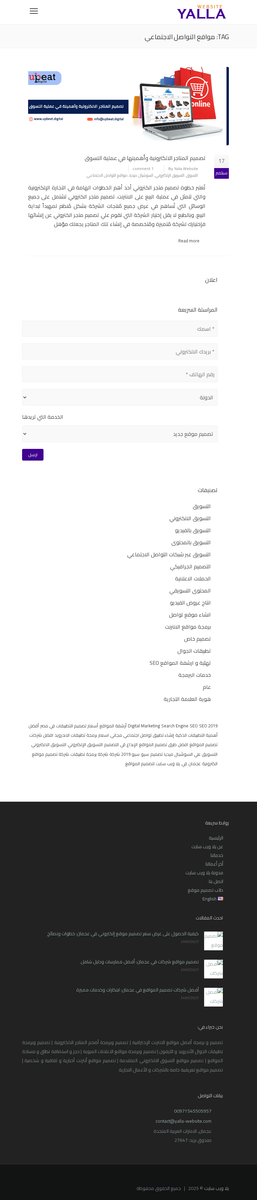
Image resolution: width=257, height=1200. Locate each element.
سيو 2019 (130, 754)
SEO (194, 726)
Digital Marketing (144, 726)
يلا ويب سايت (216, 1188)
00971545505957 (192, 1111)
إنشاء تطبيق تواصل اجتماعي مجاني (142, 735)
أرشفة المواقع (112, 726)
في (184, 763)
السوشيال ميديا (141, 175)
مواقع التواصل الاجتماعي (107, 175)
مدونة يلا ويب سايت (204, 872)
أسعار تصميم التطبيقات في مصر (69, 726)
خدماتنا (216, 855)
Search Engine (174, 726)
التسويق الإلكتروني (169, 175)
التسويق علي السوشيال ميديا (191, 754)
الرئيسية (216, 837)
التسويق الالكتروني (48, 744)
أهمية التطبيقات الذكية (196, 735)
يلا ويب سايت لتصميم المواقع (152, 763)
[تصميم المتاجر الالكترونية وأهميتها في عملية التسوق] (128, 106)
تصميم (156, 754)
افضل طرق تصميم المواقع (163, 744)
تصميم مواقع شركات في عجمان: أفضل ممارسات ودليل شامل (140, 961)
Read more (188, 241)
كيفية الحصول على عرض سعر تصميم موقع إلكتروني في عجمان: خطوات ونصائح (123, 933)
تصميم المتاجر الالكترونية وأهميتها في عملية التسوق (145, 158)
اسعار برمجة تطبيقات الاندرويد (82, 735)
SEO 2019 (208, 726)
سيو (145, 754)
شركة (114, 754)
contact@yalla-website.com (183, 1121)
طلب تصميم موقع (205, 890)
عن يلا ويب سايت (207, 846)
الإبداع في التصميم (121, 744)
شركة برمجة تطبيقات (89, 754)
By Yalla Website (183, 168)
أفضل (33, 726)
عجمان (194, 763)
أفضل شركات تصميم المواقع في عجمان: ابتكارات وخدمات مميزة (137, 989)
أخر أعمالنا (214, 864)
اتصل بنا (216, 881)
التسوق (192, 175)
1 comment (143, 168)
